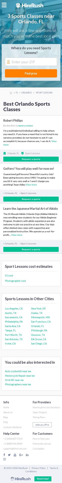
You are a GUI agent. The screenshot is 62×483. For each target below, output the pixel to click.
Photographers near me (18, 384)
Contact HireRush (12, 427)
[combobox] (31, 62)
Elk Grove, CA (38, 339)
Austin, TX (10, 312)
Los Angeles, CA (14, 308)
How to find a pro (41, 438)
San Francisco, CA (41, 321)
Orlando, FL (37, 326)
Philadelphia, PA (14, 321)
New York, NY (38, 308)
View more (31, 184)
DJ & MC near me (14, 379)
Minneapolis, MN (40, 317)
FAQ (5, 422)
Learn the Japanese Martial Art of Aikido (30, 208)
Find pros (31, 73)
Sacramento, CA (13, 317)
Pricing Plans (39, 417)
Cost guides (38, 448)
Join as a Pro (42, 424)
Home (6, 407)
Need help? (43, 478)
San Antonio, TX (14, 339)
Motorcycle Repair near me (20, 375)
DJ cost (9, 275)
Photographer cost (15, 280)
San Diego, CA (39, 343)
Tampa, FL (10, 330)
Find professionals (42, 443)
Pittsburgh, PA (39, 330)
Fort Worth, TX (13, 334)
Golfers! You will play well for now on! (28, 168)
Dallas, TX (36, 312)
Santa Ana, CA (12, 326)
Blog (5, 417)
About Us (8, 412)
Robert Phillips (13, 120)
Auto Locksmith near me (18, 371)
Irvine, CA (10, 343)
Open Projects (40, 412)
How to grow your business (46, 407)
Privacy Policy (39, 468)
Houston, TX (38, 334)
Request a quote (31, 159)
